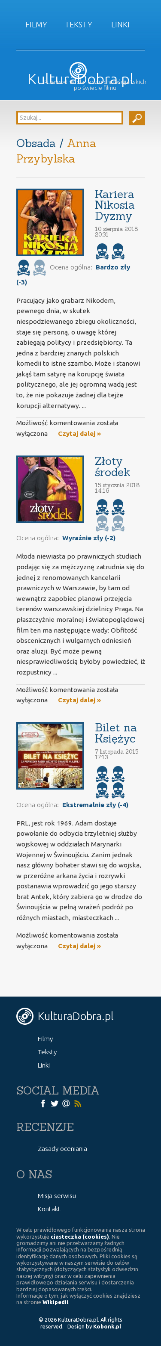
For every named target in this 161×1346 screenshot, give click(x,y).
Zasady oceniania (62, 1148)
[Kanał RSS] (78, 1103)
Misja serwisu (57, 1195)
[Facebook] (43, 1103)
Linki (120, 24)
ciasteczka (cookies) (80, 1237)
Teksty (78, 24)
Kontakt (49, 1209)
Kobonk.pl (107, 1326)
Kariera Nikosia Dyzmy (115, 205)
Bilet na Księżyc (116, 732)
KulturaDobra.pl (80, 79)
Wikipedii (55, 1302)
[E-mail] (66, 1103)
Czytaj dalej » (79, 433)
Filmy (36, 24)
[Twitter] (54, 1103)
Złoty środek (113, 466)
